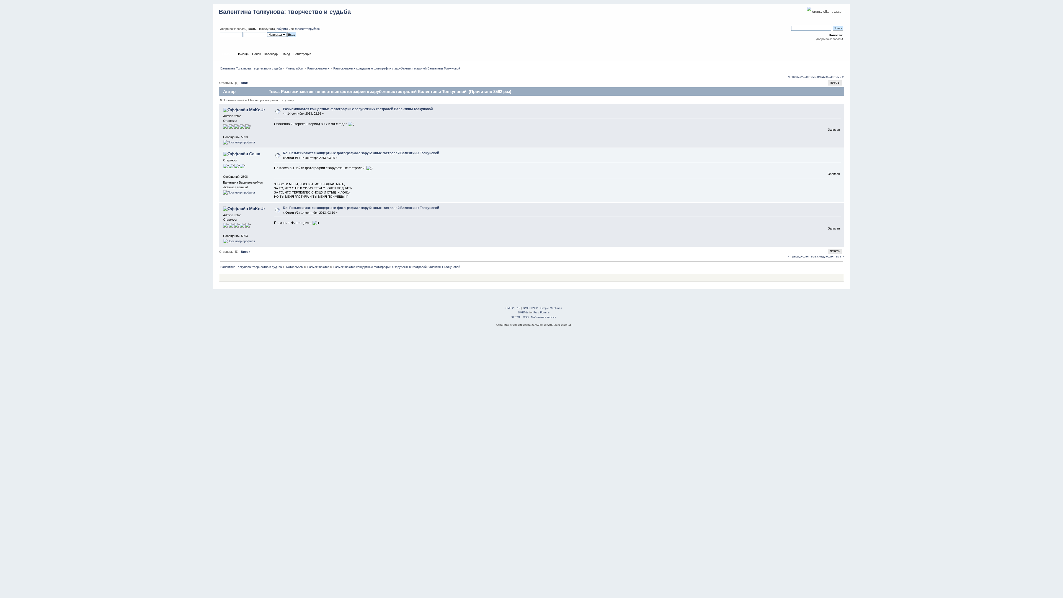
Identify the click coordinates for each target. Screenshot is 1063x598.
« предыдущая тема (802, 76)
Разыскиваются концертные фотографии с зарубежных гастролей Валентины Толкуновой (358, 109)
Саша (254, 153)
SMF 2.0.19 (512, 308)
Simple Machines (551, 308)
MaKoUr (257, 109)
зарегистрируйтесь (308, 28)
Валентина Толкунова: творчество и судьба (285, 11)
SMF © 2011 (531, 308)
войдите (282, 28)
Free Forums (541, 312)
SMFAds (523, 312)
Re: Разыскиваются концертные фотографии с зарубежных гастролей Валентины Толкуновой (361, 153)
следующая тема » (830, 76)
